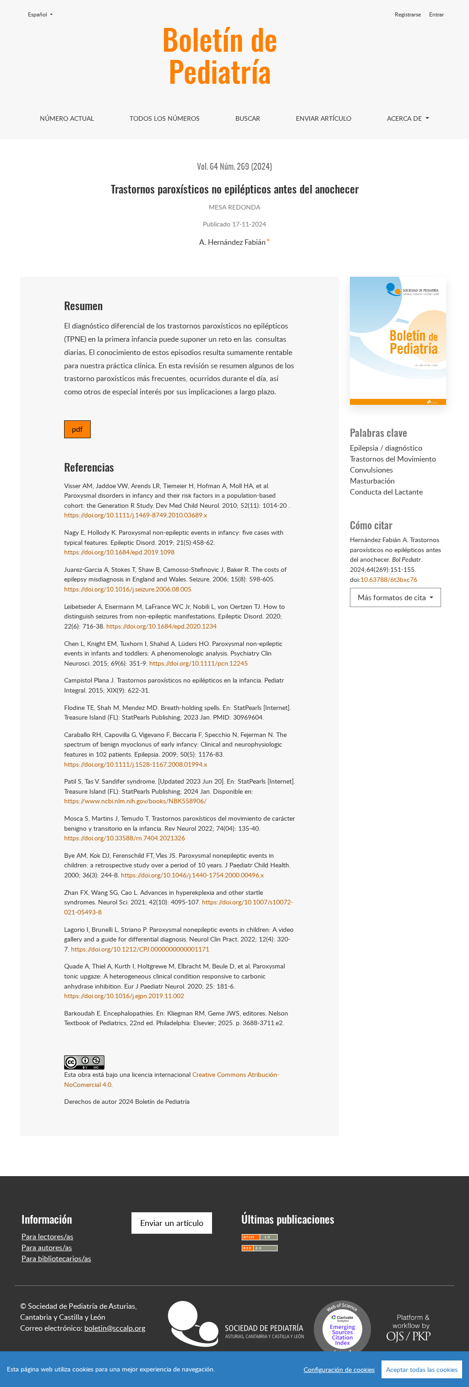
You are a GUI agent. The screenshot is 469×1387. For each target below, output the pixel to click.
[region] (234, 1369)
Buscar (247, 118)
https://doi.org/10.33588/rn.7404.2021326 (124, 837)
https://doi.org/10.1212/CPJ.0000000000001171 (140, 948)
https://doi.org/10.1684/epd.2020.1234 (161, 625)
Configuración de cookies (339, 1369)
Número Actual (67, 118)
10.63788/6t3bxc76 (388, 579)
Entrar (436, 14)
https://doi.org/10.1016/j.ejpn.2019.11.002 (124, 995)
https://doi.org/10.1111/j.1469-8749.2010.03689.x (135, 514)
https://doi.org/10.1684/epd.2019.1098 (119, 551)
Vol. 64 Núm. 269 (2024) (234, 167)
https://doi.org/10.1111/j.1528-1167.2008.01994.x (135, 764)
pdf (77, 429)
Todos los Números (165, 118)
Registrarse (408, 14)
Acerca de (405, 118)
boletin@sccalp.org (114, 1328)
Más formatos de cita (393, 597)
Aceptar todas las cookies (422, 1369)
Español (43, 14)
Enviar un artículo (171, 1222)
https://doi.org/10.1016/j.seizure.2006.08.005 (127, 588)
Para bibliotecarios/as (56, 1258)
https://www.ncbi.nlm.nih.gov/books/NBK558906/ (135, 800)
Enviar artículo (323, 118)
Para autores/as (47, 1247)
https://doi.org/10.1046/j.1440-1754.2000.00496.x (192, 874)
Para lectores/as (47, 1236)
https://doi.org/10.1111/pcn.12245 (198, 662)
